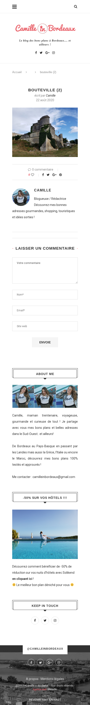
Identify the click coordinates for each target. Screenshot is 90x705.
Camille (50, 95)
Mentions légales (52, 679)
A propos (32, 679)
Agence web (40, 689)
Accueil (17, 72)
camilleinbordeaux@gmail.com (54, 477)
